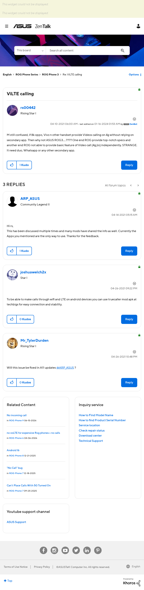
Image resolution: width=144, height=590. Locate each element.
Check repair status (92, 430)
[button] (12, 165)
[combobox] (88, 50)
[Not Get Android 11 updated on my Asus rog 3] (131, 185)
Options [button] (134, 74)
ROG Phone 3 (50, 74)
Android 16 (13, 450)
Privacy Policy (42, 567)
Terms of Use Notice (16, 567)
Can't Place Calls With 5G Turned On (29, 485)
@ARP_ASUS (65, 368)
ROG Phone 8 (16, 455)
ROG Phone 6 (16, 438)
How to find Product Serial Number (102, 420)
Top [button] (9, 581)
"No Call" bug (14, 468)
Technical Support (91, 441)
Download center (90, 435)
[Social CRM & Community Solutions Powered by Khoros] (131, 582)
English (7, 74)
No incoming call (17, 415)
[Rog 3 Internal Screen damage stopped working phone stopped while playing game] (137, 185)
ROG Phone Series (27, 74)
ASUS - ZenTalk (32, 26)
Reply (129, 165)
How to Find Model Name (96, 415)
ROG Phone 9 (16, 420)
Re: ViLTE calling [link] (72, 74)
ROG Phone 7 (16, 473)
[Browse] (8, 26)
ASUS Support (16, 522)
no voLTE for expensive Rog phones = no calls (33, 433)
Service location (89, 425)
